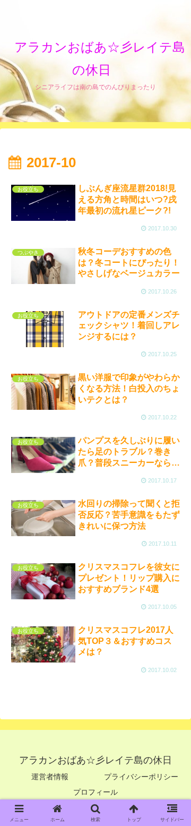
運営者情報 (49, 776)
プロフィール (95, 792)
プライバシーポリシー (141, 776)
